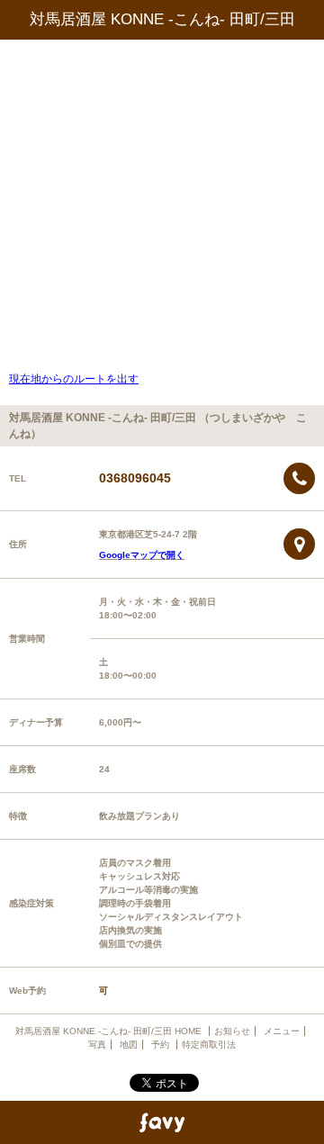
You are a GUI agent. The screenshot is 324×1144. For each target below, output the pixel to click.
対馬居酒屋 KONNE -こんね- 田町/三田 (162, 19)
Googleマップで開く (141, 555)
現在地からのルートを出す (74, 379)
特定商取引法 (209, 1044)
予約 (161, 1044)
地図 (129, 1044)
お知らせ (232, 1031)
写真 (97, 1044)
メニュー (282, 1031)
